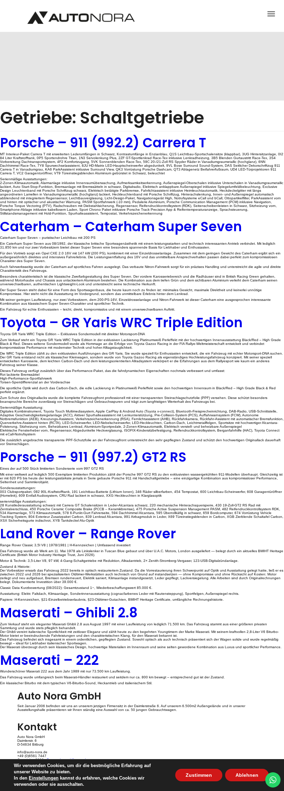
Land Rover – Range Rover (88, 533)
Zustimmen (199, 775)
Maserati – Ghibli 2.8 (68, 612)
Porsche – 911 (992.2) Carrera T (103, 142)
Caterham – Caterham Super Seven (121, 226)
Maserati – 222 (49, 660)
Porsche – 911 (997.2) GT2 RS (93, 457)
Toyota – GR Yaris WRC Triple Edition (121, 322)
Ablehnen (247, 775)
